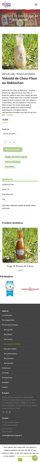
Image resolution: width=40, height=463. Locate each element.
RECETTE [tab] (5, 190)
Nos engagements (8, 320)
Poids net (5, 129)
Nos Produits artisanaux (10, 325)
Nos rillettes (8, 334)
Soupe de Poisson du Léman (20, 266)
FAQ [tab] (3, 199)
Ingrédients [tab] (7, 179)
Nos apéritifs (8, 330)
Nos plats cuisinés (10, 349)
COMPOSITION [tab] (8, 185)
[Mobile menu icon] (36, 5)
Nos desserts (8, 363)
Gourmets (5, 373)
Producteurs (6, 368)
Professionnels (7, 378)
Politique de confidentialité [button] (25, 456)
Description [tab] (7, 194)
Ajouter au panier (12, 149)
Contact (4, 387)
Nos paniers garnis (10, 354)
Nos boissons (9, 358)
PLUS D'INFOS (9, 167)
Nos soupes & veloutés (12, 344)
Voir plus (10, 115)
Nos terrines (8, 339)
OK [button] (20, 459)
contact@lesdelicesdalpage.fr (12, 435)
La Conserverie (7, 315)
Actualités (5, 382)
